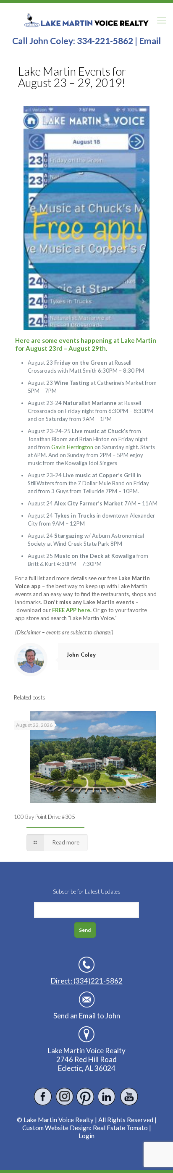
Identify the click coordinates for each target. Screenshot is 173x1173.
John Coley (81, 655)
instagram (64, 1096)
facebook (43, 1096)
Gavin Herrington (72, 447)
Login (86, 1135)
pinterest (85, 1096)
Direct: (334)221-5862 (87, 980)
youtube (128, 1096)
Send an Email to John (86, 1015)
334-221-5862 (105, 40)
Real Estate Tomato (120, 1127)
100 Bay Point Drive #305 (44, 816)
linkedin (107, 1096)
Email (150, 40)
